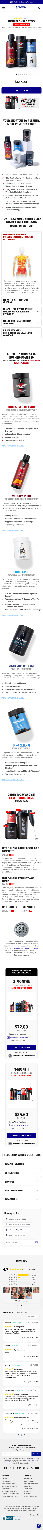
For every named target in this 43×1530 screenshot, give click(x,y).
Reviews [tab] (5, 1312)
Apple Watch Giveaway (10, 1496)
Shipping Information (31, 1484)
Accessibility (6, 1488)
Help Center (28, 1493)
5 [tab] (24, 74)
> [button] (28, 1435)
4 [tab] (22, 74)
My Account (28, 1479)
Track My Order (29, 1481)
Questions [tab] (20, 1312)
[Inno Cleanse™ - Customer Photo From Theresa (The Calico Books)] (36, 1290)
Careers (4, 1479)
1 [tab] (16, 74)
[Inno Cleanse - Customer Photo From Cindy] (21, 1290)
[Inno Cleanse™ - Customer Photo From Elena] (28, 1290)
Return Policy (28, 1488)
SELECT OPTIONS (21, 1135)
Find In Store (28, 1486)
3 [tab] (20, 74)
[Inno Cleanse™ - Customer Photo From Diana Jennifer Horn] (28, 1296)
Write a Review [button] (22, 1301)
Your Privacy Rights (8, 1484)
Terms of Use (8, 1462)
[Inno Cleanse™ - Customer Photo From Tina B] (21, 1296)
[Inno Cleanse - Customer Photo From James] (14, 1290)
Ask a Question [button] (22, 1306)
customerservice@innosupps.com (25, 948)
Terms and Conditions (9, 1486)
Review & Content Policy (10, 1493)
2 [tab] (18, 74)
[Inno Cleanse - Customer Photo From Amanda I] (6, 1290)
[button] (16, 1219)
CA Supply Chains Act (9, 1491)
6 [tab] (26, 74)
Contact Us (27, 1491)
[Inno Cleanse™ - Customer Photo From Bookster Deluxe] (14, 1296)
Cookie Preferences (30, 1496)
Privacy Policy (31, 1460)
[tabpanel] (22, 51)
